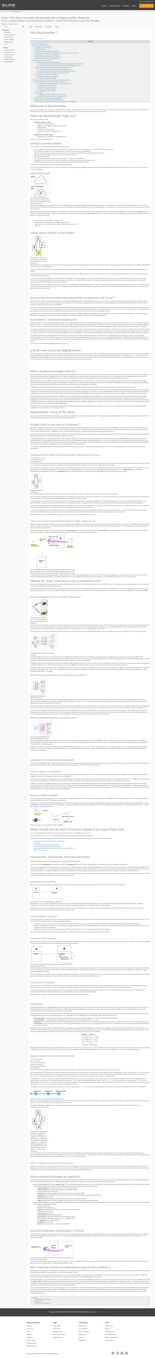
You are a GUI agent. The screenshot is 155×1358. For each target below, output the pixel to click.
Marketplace (82, 1340)
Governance (29, 1337)
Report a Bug (82, 1326)
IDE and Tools (109, 1326)
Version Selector (121, 1082)
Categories (34, 1297)
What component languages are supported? (46, 844)
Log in (142, 1)
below (123, 512)
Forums (81, 1337)
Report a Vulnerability (111, 1337)
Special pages (9, 57)
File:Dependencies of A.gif (37, 458)
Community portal (10, 35)
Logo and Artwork (31, 1343)
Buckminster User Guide (47, 835)
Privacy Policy (57, 1326)
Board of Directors (31, 1346)
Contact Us (29, 1328)
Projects (104, 6)
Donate (28, 1331)
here (67, 343)
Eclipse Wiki (8, 11)
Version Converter (114, 1069)
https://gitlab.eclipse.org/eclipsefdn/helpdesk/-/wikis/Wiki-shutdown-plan (43, 20)
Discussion (39, 26)
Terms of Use (57, 1328)
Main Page (8, 32)
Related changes (9, 59)
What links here (9, 62)
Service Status (109, 1340)
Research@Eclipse (110, 1334)
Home (2, 11)
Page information (10, 50)
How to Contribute (84, 1331)
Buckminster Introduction (42, 1303)
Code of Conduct (31, 1340)
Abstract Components (40, 850)
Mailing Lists (82, 1334)
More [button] (134, 6)
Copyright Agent (57, 1331)
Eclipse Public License (59, 1334)
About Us (29, 1326)
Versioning (37, 843)
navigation (10, 24)
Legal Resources (57, 1337)
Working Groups (115, 6)
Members (126, 6)
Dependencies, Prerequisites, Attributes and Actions (49, 841)
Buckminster (38, 1301)
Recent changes (9, 39)
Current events (9, 37)
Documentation (83, 1328)
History (57, 26)
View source (48, 26)
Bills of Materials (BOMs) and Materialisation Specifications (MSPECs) (54, 848)
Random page (9, 42)
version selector (34, 1076)
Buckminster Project (38, 38)
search (15, 24)
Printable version (9, 54)
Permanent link (9, 52)
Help (6, 44)
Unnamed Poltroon (100, 1312)
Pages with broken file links (42, 1299)
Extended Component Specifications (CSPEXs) (47, 846)
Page (31, 26)
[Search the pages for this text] (23, 26)
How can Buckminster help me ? (129, 109)
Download (147, 6)
